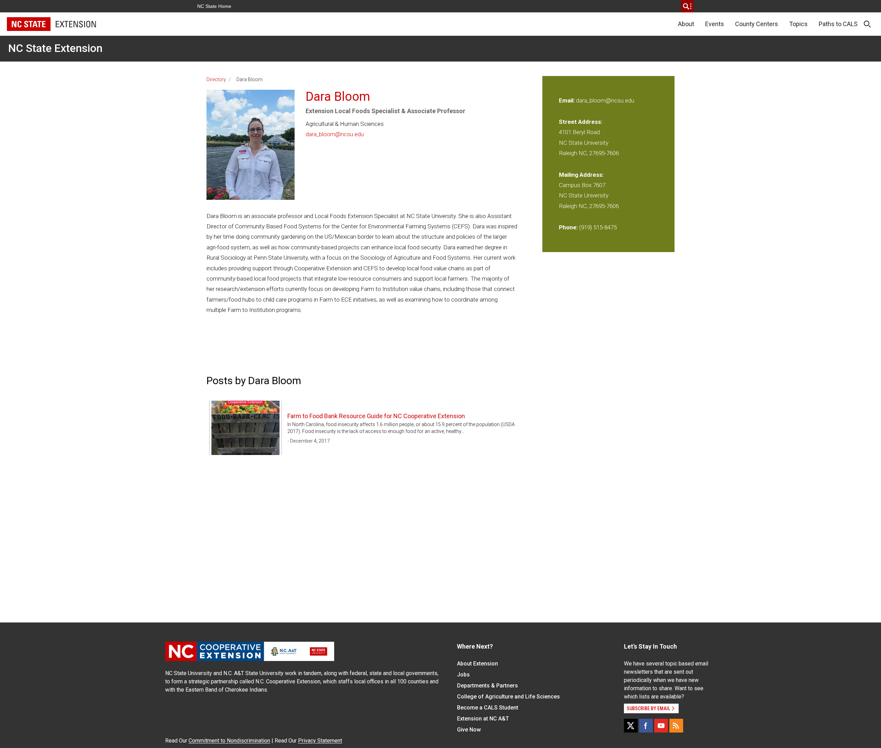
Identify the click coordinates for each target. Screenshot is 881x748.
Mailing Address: (581, 174)
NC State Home (214, 6)
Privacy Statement (320, 740)
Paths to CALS (838, 24)
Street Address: (580, 121)
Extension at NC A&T (483, 718)
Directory (216, 79)
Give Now (469, 729)
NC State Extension (55, 48)
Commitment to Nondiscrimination (229, 740)
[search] (687, 6)
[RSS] (676, 726)
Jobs (463, 674)
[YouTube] (661, 726)
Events (714, 24)
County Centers (756, 24)
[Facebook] (646, 726)
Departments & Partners (487, 685)
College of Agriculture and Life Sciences (508, 696)
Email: (567, 100)
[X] (631, 726)
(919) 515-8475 (598, 227)
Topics (798, 24)
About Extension (477, 663)
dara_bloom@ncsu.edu (335, 134)
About (686, 24)
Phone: (568, 227)
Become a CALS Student (487, 707)
